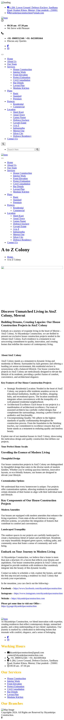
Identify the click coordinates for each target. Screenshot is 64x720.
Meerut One (18, 130)
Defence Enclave (21, 120)
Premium (17, 98)
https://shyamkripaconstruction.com (28, 598)
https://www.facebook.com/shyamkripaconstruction (37, 588)
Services (11, 66)
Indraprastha (19, 128)
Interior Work (19, 72)
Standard (17, 96)
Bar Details (18, 82)
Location (11, 109)
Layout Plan (19, 85)
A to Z (16, 125)
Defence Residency (22, 136)
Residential (18, 104)
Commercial (19, 106)
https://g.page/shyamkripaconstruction (19, 606)
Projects (11, 101)
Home (10, 58)
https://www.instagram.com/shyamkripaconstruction (38, 593)
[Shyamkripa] (4, 619)
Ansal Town (19, 114)
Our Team (12, 64)
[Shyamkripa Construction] (4, 18)
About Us (11, 61)
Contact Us (12, 138)
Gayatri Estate (19, 122)
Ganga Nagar (19, 117)
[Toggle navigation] (2, 54)
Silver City (18, 133)
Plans (9, 90)
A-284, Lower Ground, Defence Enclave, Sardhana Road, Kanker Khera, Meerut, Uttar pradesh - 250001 (32, 8)
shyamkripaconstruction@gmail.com (27, 13)
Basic (15, 93)
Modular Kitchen (21, 88)
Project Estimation (21, 77)
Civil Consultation (21, 80)
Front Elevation (20, 74)
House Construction (22, 69)
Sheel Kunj (18, 112)
